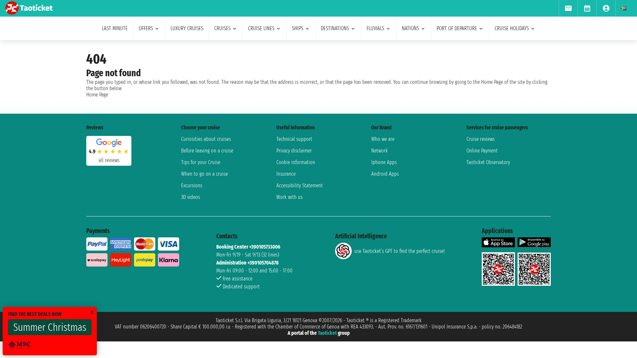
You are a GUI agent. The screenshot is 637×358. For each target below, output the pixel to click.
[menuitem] (568, 8)
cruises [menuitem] (222, 28)
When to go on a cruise (204, 174)
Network (379, 151)
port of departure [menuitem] (457, 28)
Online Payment (482, 151)
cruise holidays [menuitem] (512, 28)
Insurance (286, 174)
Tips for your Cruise (200, 162)
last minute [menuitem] (115, 28)
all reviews (109, 160)
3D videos (190, 197)
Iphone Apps (384, 162)
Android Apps (385, 174)
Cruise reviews (480, 139)
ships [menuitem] (297, 28)
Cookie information (295, 162)
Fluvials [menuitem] (375, 28)
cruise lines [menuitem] (261, 28)
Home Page (97, 94)
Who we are (382, 139)
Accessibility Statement (299, 185)
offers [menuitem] (146, 28)
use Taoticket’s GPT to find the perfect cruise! (399, 251)
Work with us (289, 197)
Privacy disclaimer (294, 151)
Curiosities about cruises (206, 139)
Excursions (191, 185)
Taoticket (327, 333)
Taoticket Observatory (488, 162)
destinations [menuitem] (335, 28)
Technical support (294, 139)
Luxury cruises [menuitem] (187, 28)
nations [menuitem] (410, 28)
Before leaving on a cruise (207, 151)
